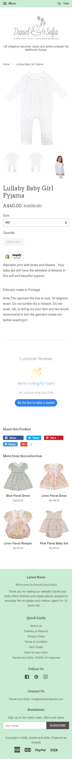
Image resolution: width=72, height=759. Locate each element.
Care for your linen (36, 652)
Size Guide (36, 647)
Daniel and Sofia (39, 738)
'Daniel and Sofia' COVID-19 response (36, 657)
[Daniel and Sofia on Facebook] (27, 677)
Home (6, 64)
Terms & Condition (36, 642)
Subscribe (58, 725)
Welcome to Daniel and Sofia (36, 584)
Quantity (9, 232)
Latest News (36, 577)
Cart (66, 3)
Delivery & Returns (36, 631)
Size (6, 215)
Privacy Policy (36, 636)
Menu (12, 3)
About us (36, 626)
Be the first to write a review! (36, 403)
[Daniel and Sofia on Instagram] (45, 677)
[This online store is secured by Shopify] (13, 259)
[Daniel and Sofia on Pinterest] (36, 677)
